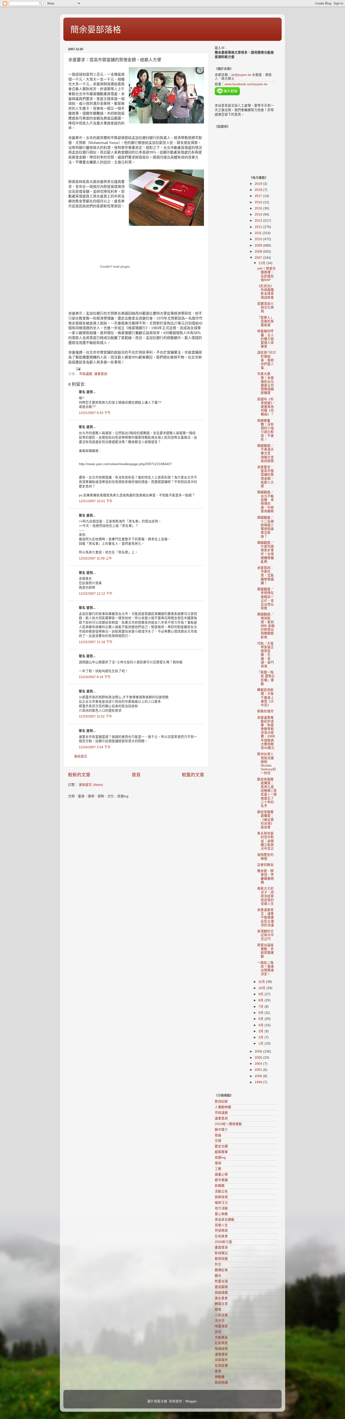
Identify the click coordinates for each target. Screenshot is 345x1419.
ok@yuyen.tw (241, 75)
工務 (218, 1169)
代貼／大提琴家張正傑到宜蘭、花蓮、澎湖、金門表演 (265, 655)
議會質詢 (100, 374)
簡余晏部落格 (95, 30)
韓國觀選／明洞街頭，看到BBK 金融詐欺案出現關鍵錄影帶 (266, 626)
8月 (261, 1000)
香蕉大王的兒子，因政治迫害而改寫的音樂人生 (265, 896)
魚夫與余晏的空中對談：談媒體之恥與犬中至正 (265, 841)
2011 (259, 233)
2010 (259, 239)
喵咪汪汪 (221, 1202)
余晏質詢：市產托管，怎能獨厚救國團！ (265, 575)
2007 (259, 257)
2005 (259, 1057)
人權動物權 (223, 1107)
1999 (259, 1082)
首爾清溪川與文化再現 (265, 307)
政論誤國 (221, 1292)
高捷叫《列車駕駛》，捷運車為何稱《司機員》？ (266, 406)
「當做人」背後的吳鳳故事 (265, 321)
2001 (259, 1070)
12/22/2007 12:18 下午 (96, 642)
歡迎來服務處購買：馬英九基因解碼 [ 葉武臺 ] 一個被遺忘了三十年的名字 (267, 793)
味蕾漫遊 (221, 1326)
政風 (218, 1309)
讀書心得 (221, 1174)
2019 (259, 183)
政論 (218, 1135)
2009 (259, 245)
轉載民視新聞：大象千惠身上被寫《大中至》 (265, 697)
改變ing (220, 1157)
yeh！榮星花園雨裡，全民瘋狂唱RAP (266, 274)
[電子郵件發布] (78, 368)
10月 (262, 988)
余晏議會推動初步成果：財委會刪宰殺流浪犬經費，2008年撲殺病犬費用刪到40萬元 (266, 733)
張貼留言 (80, 756)
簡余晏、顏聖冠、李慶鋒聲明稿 (265, 876)
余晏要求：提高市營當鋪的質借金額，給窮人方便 (265, 476)
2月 (261, 1037)
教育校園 (221, 1259)
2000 (259, 1076)
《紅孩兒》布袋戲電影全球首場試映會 (265, 291)
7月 (261, 1006)
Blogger (191, 1401)
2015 (259, 208)
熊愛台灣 (221, 1281)
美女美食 (221, 1298)
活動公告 (221, 1191)
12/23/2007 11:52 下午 (95, 716)
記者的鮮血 (265, 865)
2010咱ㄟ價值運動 (228, 1124)
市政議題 (85, 374)
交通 (218, 1140)
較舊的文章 (193, 774)
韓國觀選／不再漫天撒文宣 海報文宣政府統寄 (267, 453)
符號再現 (221, 1230)
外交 (218, 1264)
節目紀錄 (221, 1101)
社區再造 (221, 1343)
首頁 (136, 774)
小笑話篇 (221, 1315)
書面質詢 (221, 1247)
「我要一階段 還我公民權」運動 (266, 678)
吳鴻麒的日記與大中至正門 (265, 935)
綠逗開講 (221, 1382)
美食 (218, 1371)
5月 (261, 1019)
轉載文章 (221, 1304)
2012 (259, 227)
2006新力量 (223, 1242)
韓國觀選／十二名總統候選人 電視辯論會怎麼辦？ (267, 527)
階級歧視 (221, 1348)
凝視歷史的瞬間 (265, 856)
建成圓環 (221, 1287)
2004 (259, 1063)
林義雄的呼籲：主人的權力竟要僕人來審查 (265, 338)
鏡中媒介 (221, 1129)
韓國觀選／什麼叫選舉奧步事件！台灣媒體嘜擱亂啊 (265, 552)
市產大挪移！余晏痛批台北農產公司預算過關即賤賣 (265, 383)
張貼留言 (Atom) (91, 785)
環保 (218, 1163)
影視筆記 (221, 1253)
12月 (262, 263)
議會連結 (221, 1354)
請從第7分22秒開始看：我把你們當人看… (266, 360)
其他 (218, 1332)
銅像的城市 (265, 711)
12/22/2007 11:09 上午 (95, 558)
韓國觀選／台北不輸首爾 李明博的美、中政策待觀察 (265, 501)
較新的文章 (79, 774)
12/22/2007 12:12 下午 (96, 593)
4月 (261, 1025)
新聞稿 (220, 1186)
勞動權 (220, 1377)
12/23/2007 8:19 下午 (95, 677)
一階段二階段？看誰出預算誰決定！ (265, 968)
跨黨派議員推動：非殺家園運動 (265, 950)
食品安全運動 (224, 1219)
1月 (261, 1043)
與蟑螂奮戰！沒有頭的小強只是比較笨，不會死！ (265, 430)
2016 (259, 202)
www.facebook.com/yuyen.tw (246, 84)
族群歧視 (221, 1197)
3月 (261, 1031)
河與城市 (221, 1360)
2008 (259, 251)
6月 (261, 1012)
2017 (259, 196)
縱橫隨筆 (221, 1152)
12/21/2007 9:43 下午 (95, 413)
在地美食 (221, 1236)
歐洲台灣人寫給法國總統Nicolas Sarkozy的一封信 (266, 763)
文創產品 (221, 1337)
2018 (259, 190)
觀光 (218, 1275)
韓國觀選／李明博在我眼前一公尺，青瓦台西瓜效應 (265, 598)
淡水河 (220, 1320)
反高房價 (221, 1365)
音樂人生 (221, 1225)
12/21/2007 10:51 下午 (96, 501)
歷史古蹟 (221, 1146)
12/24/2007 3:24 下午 (95, 747)
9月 (261, 994)
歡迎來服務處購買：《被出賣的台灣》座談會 (265, 819)
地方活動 (221, 1208)
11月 (262, 981)
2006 (259, 1051)
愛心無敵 (221, 1214)
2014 (259, 214)
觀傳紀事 (221, 1270)
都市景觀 (221, 1180)
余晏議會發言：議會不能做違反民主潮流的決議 (265, 917)
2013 (259, 220)
